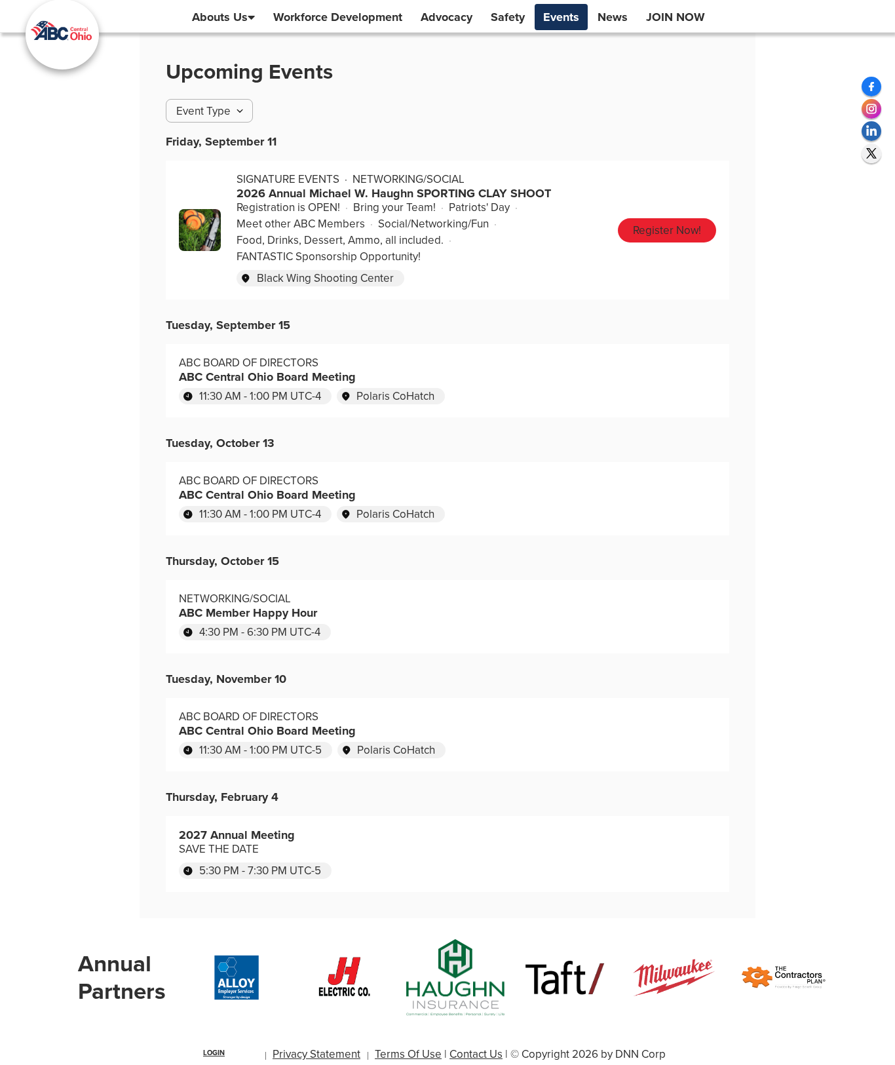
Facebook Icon (871, 86)
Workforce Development (337, 17)
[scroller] (872, 1049)
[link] (667, 230)
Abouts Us (220, 17)
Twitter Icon (871, 153)
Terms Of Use (408, 1054)
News (613, 17)
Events (561, 17)
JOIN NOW (675, 17)
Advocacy (446, 17)
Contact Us (476, 1054)
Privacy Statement (316, 1054)
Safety (508, 17)
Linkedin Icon (871, 131)
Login (214, 1053)
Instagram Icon (871, 109)
